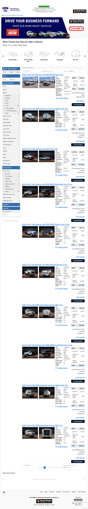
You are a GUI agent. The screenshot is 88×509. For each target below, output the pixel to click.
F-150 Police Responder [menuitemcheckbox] (11, 111)
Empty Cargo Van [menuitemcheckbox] (10, 184)
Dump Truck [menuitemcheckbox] (8, 181)
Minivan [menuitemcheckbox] (7, 186)
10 (61, 467)
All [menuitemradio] (5, 72)
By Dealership (7, 211)
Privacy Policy (66, 492)
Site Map (58, 492)
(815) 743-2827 (80, 141)
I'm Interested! (78, 105)
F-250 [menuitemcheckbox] (6, 113)
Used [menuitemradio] (17, 72)
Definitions (51, 492)
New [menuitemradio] (11, 72)
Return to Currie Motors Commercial (13, 15)
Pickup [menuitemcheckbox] (7, 191)
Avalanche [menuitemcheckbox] (8, 95)
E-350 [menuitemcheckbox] (6, 100)
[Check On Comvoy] (4, 492)
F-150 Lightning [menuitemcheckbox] (9, 108)
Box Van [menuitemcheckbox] (7, 174)
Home (41, 492)
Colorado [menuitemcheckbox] (7, 98)
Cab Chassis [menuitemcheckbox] (8, 176)
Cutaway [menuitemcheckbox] (7, 179)
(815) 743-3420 (51, 10)
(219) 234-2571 (80, 101)
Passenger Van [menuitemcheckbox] (9, 189)
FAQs (46, 492)
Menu (5, 2)
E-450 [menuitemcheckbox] (6, 103)
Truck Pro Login (81, 492)
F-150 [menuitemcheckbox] (6, 106)
